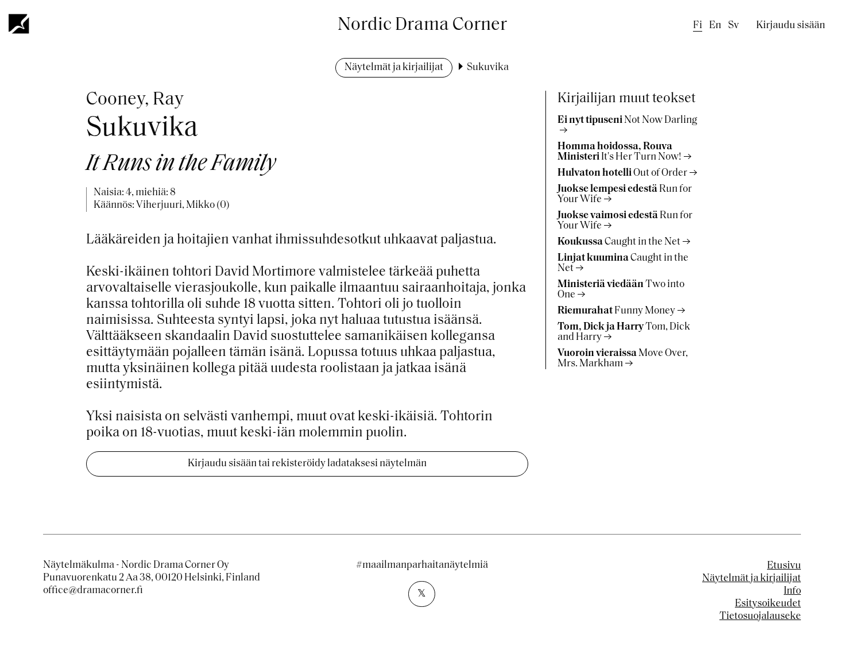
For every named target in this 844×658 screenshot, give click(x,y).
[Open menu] (19, 23)
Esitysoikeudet (768, 604)
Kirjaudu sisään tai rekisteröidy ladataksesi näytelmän (307, 464)
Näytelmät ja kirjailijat (393, 68)
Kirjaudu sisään (790, 26)
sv (733, 26)
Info (792, 591)
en (715, 26)
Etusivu (784, 566)
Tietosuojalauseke (760, 616)
